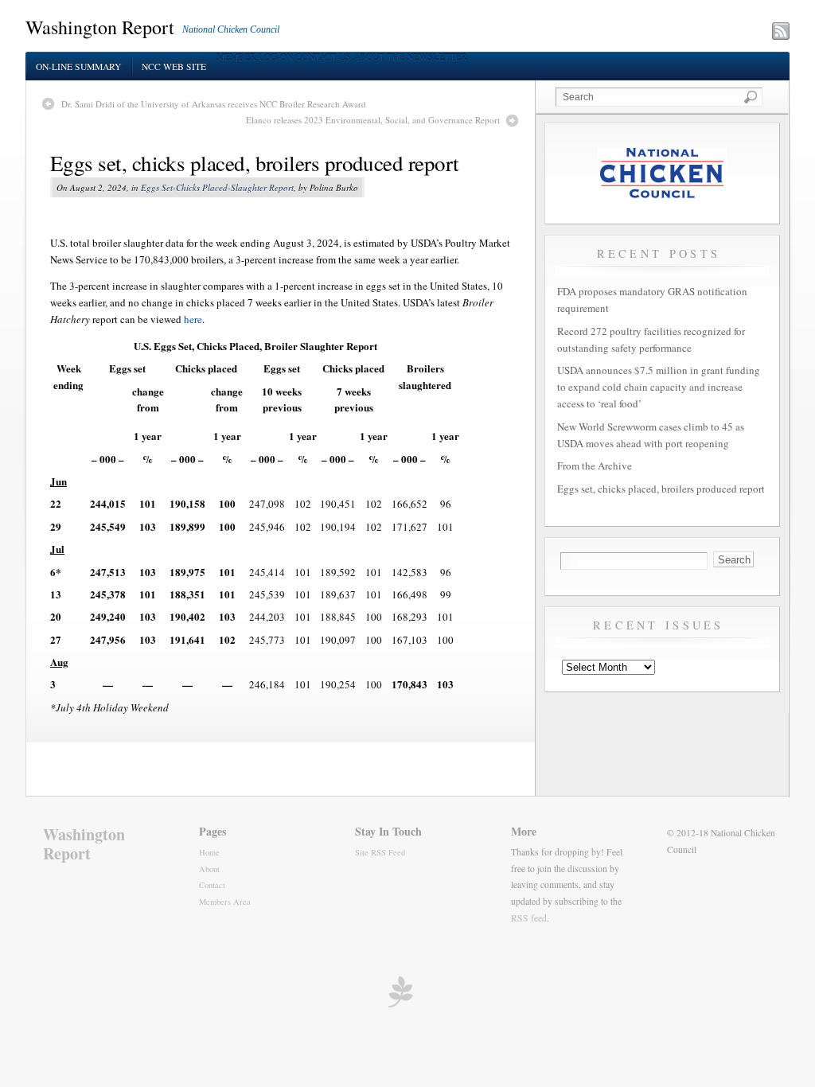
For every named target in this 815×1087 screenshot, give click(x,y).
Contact (212, 884)
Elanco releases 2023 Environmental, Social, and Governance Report (373, 120)
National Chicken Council (230, 29)
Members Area (225, 901)
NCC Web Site (174, 66)
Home (209, 852)
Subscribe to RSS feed (711, 32)
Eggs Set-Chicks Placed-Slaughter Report (217, 187)
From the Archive (594, 465)
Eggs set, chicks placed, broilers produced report (254, 163)
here (193, 319)
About (209, 869)
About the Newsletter (410, 57)
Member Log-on (254, 57)
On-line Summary (78, 66)
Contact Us (323, 57)
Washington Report (99, 27)
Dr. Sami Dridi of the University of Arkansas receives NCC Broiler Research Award (213, 104)
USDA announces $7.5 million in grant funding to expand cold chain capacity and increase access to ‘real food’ (658, 387)
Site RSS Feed (380, 852)
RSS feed (529, 918)
